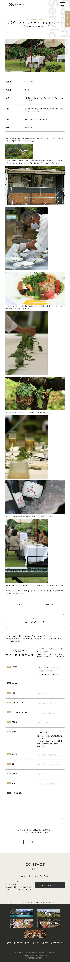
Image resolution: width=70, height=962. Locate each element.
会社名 (12, 683)
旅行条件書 (45, 943)
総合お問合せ (36, 943)
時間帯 (12, 754)
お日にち (13, 731)
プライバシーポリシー (25, 830)
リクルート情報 (18, 943)
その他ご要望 (15, 793)
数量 (11, 783)
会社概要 (9, 943)
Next (21, 604)
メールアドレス (15, 702)
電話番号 (13, 722)
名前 (11, 693)
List (35, 604)
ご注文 (12, 667)
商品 (11, 764)
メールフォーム (48, 885)
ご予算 (12, 773)
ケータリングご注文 (68, 20)
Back (48, 604)
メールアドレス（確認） (18, 712)
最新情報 (27, 943)
